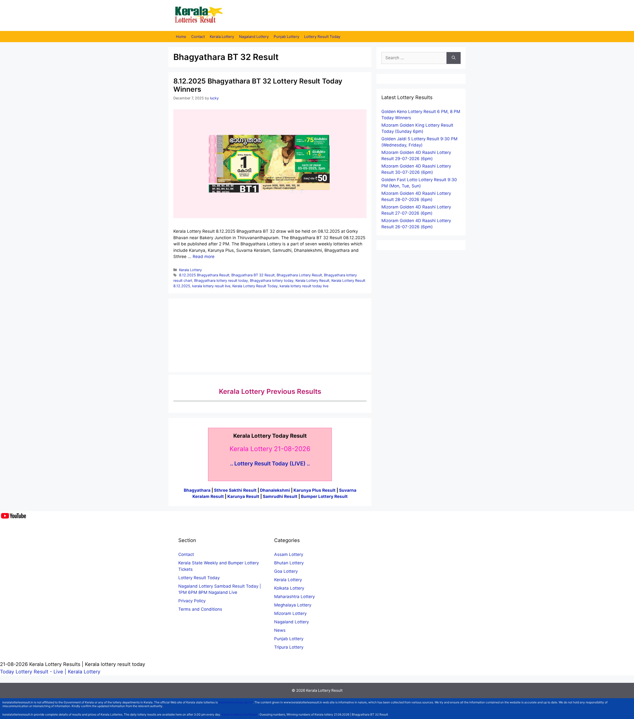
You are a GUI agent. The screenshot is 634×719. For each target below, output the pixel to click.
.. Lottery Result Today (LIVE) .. (270, 463)
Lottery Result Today (322, 36)
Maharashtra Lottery (294, 596)
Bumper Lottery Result (324, 496)
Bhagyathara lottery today (271, 280)
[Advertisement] (270, 334)
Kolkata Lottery (289, 588)
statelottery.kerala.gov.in (235, 702)
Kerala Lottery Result (312, 280)
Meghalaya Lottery (292, 605)
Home (181, 36)
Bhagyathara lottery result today (221, 280)
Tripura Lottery (288, 647)
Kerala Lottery (222, 36)
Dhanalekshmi (275, 490)
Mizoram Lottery (290, 613)
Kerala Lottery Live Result (239, 714)
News (280, 630)
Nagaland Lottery (254, 36)
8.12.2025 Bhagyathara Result (204, 275)
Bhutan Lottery (289, 562)
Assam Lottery (288, 554)
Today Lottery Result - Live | (34, 672)
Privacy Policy (192, 600)
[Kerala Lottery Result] (199, 15)
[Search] (454, 58)
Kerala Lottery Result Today (255, 286)
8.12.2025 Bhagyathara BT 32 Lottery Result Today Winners (257, 85)
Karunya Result (243, 496)
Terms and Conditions (200, 609)
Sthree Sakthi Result (236, 490)
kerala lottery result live (211, 286)
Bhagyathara (197, 490)
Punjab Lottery (286, 36)
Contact (198, 36)
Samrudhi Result (280, 496)
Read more (203, 256)
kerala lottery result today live (304, 286)
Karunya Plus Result (314, 490)
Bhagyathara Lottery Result (299, 275)
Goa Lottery (286, 571)
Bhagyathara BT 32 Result (253, 275)
